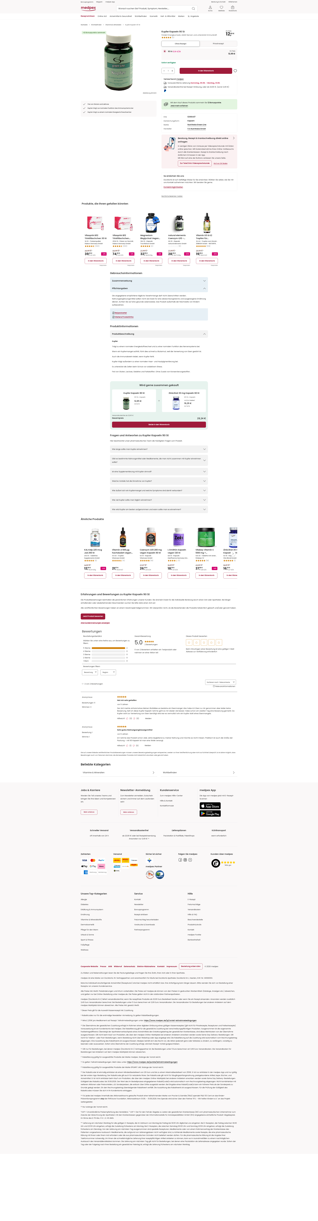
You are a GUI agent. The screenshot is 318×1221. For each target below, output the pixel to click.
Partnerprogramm (142, 929)
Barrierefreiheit (194, 940)
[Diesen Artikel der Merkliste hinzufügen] (235, 71)
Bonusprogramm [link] (87, 2)
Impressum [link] (172, 966)
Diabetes (84, 904)
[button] (195, 163)
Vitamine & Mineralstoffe (91, 919)
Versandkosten (194, 909)
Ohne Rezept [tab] (180, 43)
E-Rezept (191, 899)
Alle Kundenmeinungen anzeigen (95, 623)
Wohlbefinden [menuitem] (141, 16)
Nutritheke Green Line (196, 125)
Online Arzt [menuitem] (102, 16)
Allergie (84, 899)
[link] (150, 874)
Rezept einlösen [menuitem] (88, 16)
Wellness (84, 950)
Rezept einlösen (141, 914)
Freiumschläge (194, 904)
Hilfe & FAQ (192, 914)
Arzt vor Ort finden (220, 163)
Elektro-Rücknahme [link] (146, 966)
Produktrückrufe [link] (194, 924)
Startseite (84, 25)
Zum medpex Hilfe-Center (171, 795)
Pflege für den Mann (89, 929)
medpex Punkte (194, 934)
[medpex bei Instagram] (185, 860)
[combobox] (157, 8)
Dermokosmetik (87, 924)
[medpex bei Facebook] (180, 860)
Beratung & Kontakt (218, 2)
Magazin (99, 2)
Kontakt (137, 899)
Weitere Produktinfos (124, 317)
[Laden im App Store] (217, 805)
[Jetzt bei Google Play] (217, 813)
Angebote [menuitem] (194, 16)
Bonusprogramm (141, 909)
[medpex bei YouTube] (190, 860)
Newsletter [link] (138, 904)
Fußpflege (85, 945)
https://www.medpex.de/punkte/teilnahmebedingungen (152, 1062)
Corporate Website (89, 966)
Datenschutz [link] (129, 966)
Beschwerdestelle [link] (195, 919)
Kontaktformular (167, 805)
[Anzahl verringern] (164, 70)
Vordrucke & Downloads (144, 924)
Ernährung (85, 914)
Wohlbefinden (96, 25)
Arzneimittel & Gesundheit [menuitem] (121, 16)
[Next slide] (233, 553)
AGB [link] (110, 966)
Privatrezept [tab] (218, 43)
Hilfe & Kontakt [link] (166, 800)
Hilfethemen (232, 2)
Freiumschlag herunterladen (146, 919)
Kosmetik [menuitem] (154, 16)
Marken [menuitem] (181, 16)
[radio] (164, 51)
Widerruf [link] (118, 966)
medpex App (110, 2)
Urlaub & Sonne (87, 934)
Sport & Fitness (87, 940)
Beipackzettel (121, 313)
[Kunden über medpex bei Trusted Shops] (224, 863)
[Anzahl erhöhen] (172, 70)
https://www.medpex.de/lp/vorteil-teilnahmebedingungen (170, 1020)
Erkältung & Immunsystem (92, 909)
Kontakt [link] (191, 929)
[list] (119, 61)
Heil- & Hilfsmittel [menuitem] (167, 16)
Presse (103, 966)
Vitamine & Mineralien (113, 25)
